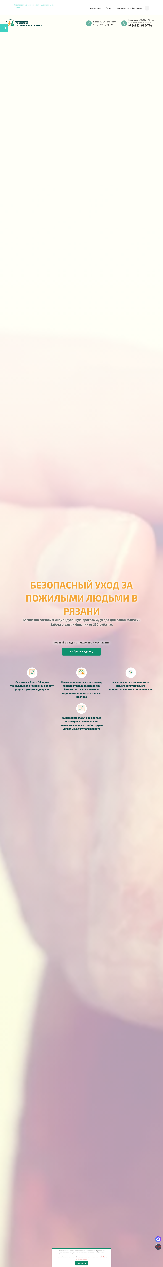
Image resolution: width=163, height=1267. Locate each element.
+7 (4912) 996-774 (140, 25)
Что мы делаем (95, 8)
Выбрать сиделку (81, 651)
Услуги (108, 8)
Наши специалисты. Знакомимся (129, 8)
